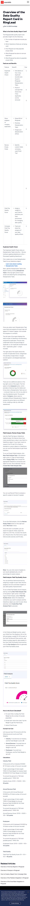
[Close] (28, 892)
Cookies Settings (15, 903)
